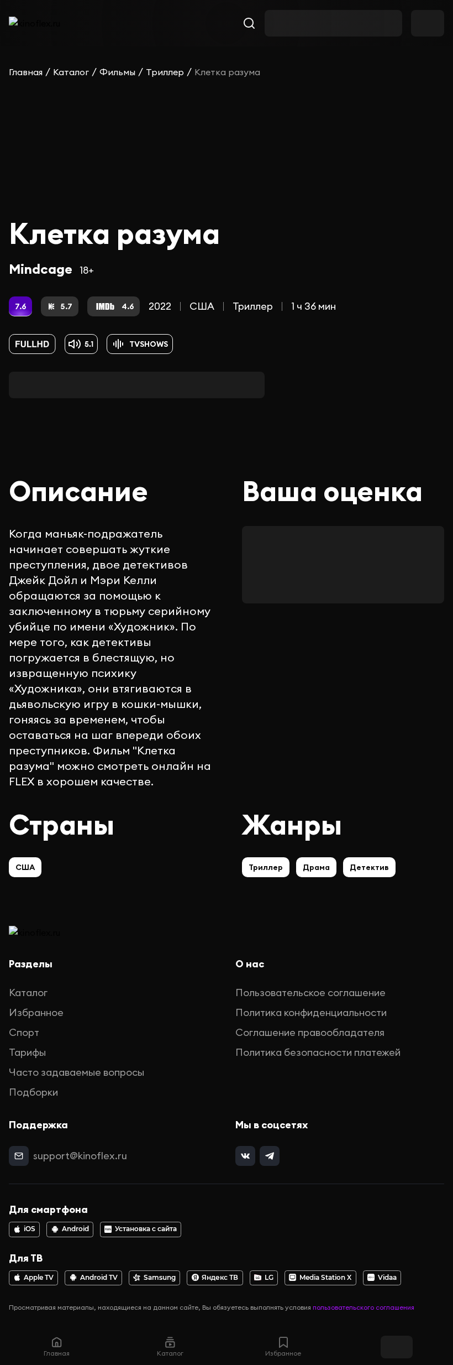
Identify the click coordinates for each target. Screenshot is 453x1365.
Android (75, 1229)
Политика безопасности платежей (318, 1052)
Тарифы (27, 1052)
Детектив (369, 867)
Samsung (160, 1277)
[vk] (245, 1156)
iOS (29, 1229)
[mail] (19, 1156)
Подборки (33, 1092)
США (201, 306)
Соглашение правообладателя (309, 1032)
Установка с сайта (146, 1229)
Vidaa (387, 1277)
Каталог (71, 71)
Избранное (36, 1012)
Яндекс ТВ (220, 1277)
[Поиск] (249, 23)
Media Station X (325, 1277)
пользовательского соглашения (363, 1307)
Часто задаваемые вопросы (76, 1072)
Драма (316, 867)
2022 (160, 306)
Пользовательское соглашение (310, 992)
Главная (26, 71)
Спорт (24, 1032)
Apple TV (39, 1277)
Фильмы (117, 71)
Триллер (165, 71)
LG (269, 1277)
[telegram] (270, 1156)
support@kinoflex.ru (80, 1155)
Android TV (99, 1277)
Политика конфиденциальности (311, 1012)
